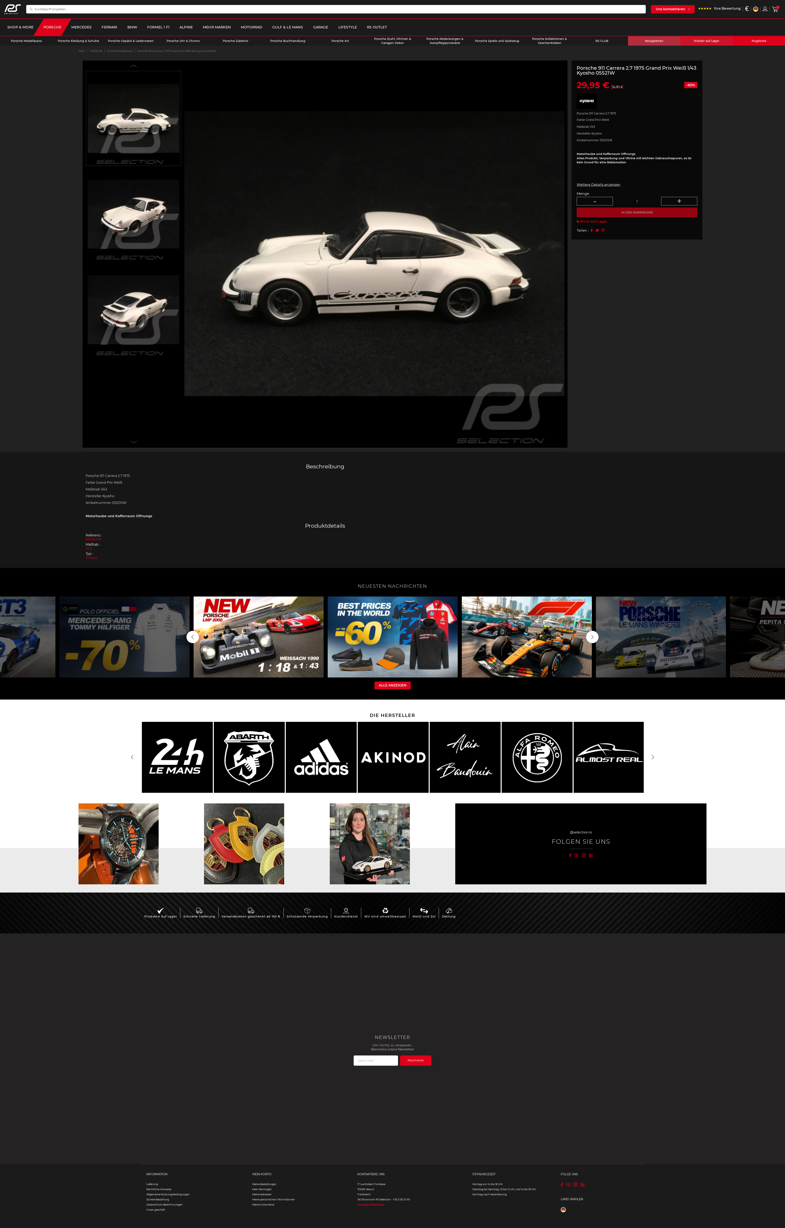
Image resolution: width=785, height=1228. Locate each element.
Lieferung (152, 1184)
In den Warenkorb (637, 212)
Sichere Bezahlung (157, 1199)
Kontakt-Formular (370, 1205)
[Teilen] (591, 230)
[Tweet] (597, 230)
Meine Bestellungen (264, 1184)
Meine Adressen (262, 1194)
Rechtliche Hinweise (158, 1189)
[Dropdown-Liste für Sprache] (755, 9)
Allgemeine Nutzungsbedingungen (168, 1194)
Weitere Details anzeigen (598, 185)
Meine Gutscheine (263, 1204)
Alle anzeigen (392, 685)
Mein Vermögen (262, 1189)
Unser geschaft (155, 1209)
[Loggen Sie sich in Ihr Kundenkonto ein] (765, 9)
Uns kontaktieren (670, 9)
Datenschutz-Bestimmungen (164, 1204)
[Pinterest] (603, 230)
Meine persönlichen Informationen (273, 1199)
